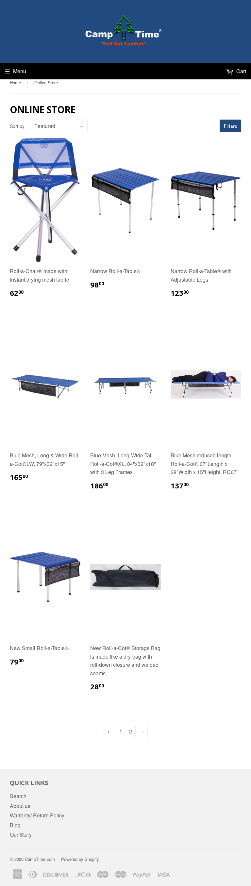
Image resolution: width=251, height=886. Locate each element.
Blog (15, 825)
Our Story (21, 834)
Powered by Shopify (80, 859)
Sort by (17, 126)
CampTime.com (40, 859)
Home (15, 82)
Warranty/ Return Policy (37, 815)
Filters (230, 126)
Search (18, 796)
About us (20, 806)
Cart (240, 71)
